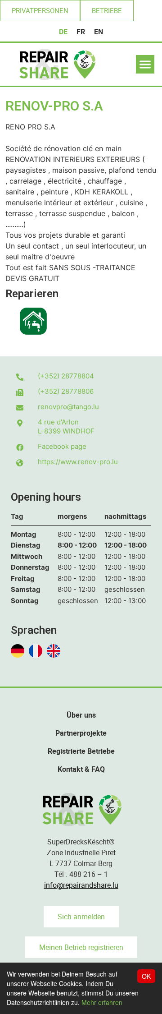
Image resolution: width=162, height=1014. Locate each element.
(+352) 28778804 (66, 376)
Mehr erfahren (101, 1002)
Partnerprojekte (81, 733)
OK (146, 976)
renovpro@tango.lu (68, 406)
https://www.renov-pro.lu (78, 461)
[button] (40, 10)
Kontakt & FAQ (81, 769)
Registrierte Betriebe (81, 751)
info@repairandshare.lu (81, 885)
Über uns (81, 715)
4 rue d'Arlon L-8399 (66, 426)
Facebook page (62, 446)
